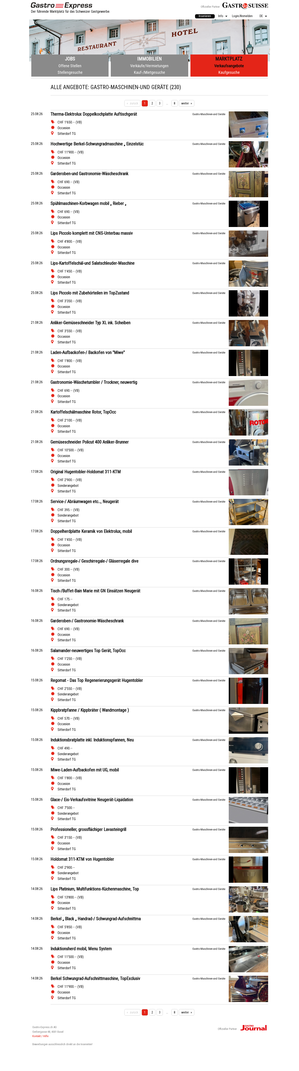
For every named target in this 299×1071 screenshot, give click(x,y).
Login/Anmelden (242, 16)
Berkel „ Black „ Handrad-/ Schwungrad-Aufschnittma (96, 918)
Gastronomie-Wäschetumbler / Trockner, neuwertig (94, 382)
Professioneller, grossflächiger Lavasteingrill (88, 829)
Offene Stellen (69, 65)
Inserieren (205, 16)
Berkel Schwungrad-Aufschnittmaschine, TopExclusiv (95, 978)
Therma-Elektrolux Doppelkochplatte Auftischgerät (94, 114)
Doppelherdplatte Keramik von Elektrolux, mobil (91, 531)
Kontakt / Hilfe (40, 1036)
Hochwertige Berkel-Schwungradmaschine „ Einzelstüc (97, 143)
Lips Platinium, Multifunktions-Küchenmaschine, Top (95, 889)
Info (220, 16)
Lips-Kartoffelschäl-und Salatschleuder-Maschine (93, 263)
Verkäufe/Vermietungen (149, 65)
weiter (185, 103)
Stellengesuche (70, 72)
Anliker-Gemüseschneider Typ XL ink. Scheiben (90, 322)
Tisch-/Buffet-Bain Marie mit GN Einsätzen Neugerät (95, 590)
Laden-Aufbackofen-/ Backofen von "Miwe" (88, 352)
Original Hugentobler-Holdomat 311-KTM (86, 471)
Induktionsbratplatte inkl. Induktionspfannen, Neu (92, 739)
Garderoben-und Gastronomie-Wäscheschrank (89, 173)
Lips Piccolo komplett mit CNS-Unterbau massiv (92, 233)
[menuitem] (205, 16)
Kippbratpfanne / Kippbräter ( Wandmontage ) (90, 710)
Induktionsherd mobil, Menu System (81, 948)
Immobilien (149, 59)
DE (261, 16)
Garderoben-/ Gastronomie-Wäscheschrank (87, 620)
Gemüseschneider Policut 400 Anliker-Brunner (90, 442)
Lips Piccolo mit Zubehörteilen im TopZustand (90, 292)
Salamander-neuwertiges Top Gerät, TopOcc (88, 650)
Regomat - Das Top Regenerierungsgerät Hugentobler (97, 680)
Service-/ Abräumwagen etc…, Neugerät (85, 501)
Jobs (70, 59)
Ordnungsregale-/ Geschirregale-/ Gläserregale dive (95, 561)
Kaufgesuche (229, 72)
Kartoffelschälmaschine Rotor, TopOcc (83, 412)
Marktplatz (229, 59)
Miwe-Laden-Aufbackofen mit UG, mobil (85, 769)
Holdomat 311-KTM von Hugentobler (82, 859)
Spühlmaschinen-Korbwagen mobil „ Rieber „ (88, 203)
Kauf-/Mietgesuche (149, 72)
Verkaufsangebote (229, 65)
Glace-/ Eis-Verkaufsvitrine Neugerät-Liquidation (92, 799)
